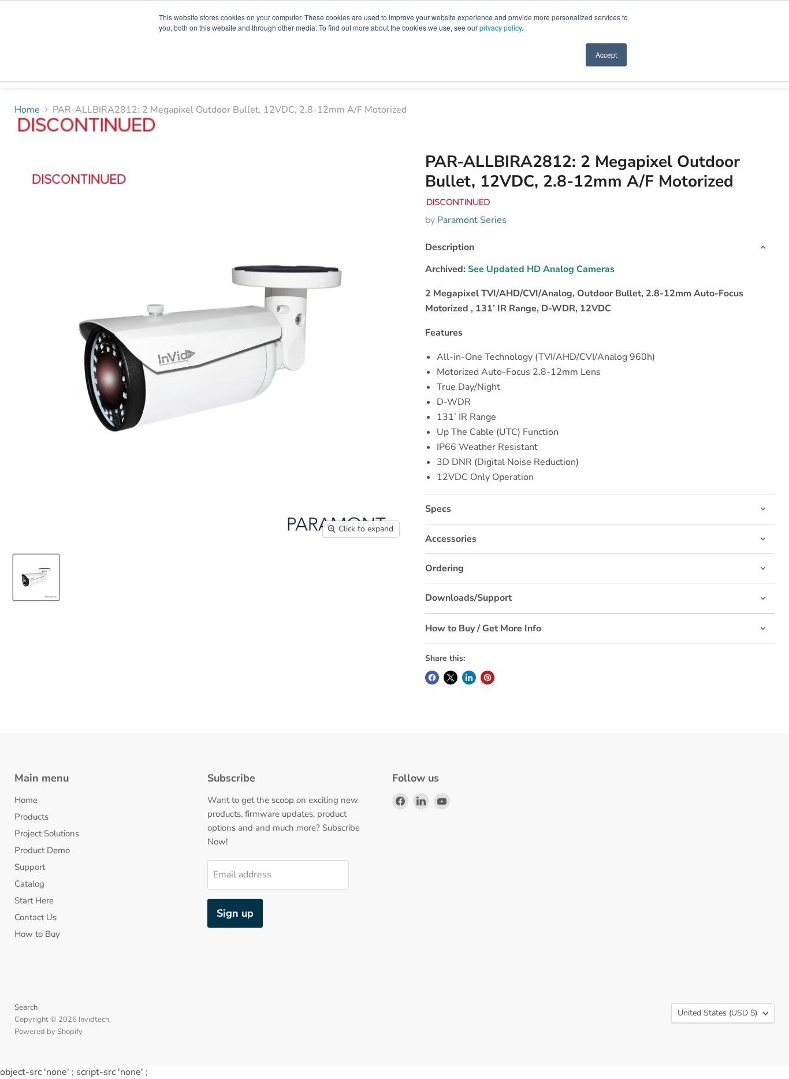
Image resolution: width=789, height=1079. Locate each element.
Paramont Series (472, 220)
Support (29, 867)
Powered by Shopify (48, 1031)
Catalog (29, 884)
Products (31, 817)
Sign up (235, 913)
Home (27, 110)
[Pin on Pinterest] (487, 677)
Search (26, 1007)
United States (717, 1012)
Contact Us (35, 917)
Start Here (34, 900)
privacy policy (500, 27)
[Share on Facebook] (432, 677)
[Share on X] (450, 677)
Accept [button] (606, 54)
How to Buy (37, 934)
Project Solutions (46, 833)
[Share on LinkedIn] (469, 677)
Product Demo (42, 850)
